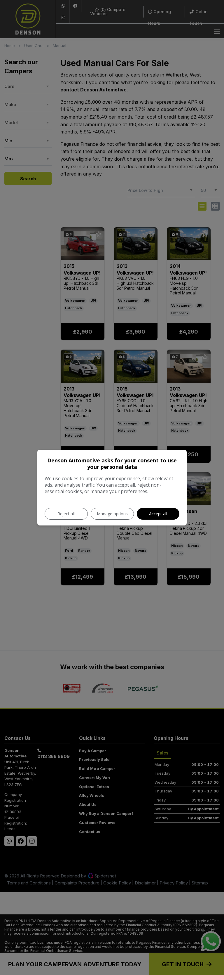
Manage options (112, 513)
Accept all (158, 513)
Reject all (66, 513)
